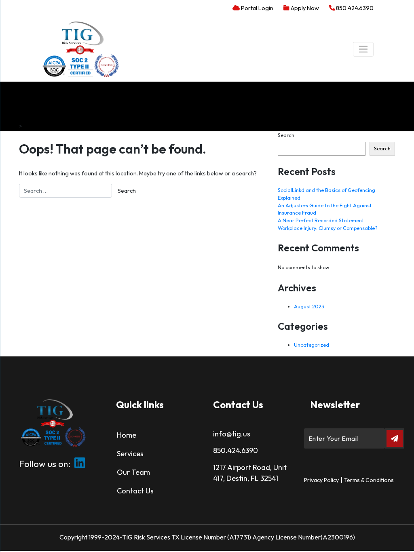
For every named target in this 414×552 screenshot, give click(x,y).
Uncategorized (311, 344)
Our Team (133, 472)
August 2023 (309, 306)
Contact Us (135, 490)
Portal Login (256, 8)
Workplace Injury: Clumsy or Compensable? (328, 228)
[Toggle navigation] (363, 49)
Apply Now (304, 8)
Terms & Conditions (369, 480)
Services (130, 453)
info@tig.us (231, 433)
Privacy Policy (321, 480)
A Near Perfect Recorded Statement (321, 220)
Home (126, 435)
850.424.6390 (354, 8)
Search (286, 135)
